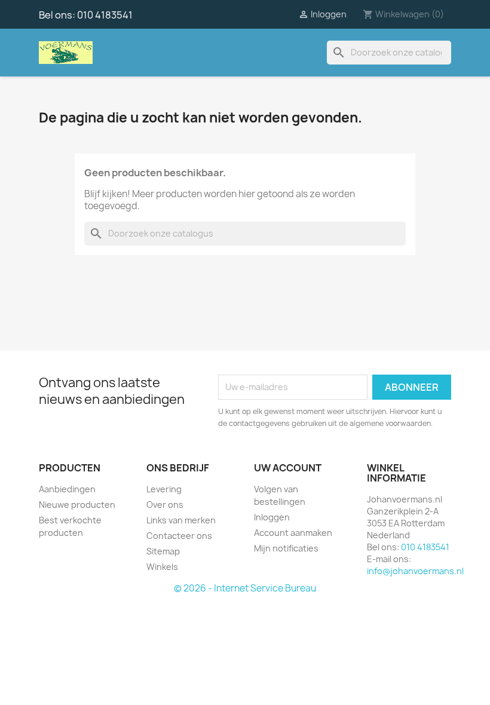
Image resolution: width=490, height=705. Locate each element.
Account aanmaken (293, 532)
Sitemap (163, 551)
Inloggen (272, 517)
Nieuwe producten (77, 504)
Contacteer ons (179, 535)
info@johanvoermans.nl (415, 571)
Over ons (164, 504)
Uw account (287, 467)
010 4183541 (105, 15)
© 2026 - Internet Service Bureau (245, 588)
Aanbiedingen (67, 489)
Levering (164, 489)
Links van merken (181, 520)
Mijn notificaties (286, 548)
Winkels (162, 566)
